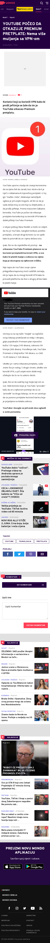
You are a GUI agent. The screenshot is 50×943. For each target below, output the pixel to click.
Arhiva (29, 925)
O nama (4, 915)
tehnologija (25, 541)
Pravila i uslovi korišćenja (33, 931)
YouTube (9, 541)
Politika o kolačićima (11, 925)
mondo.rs (12, 95)
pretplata (42, 541)
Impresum (5, 920)
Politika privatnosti (10, 930)
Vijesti (12, 17)
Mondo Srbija (9, 895)
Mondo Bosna (9, 900)
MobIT (5, 17)
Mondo (6, 890)
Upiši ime (6, 597)
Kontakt (30, 920)
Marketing (31, 915)
